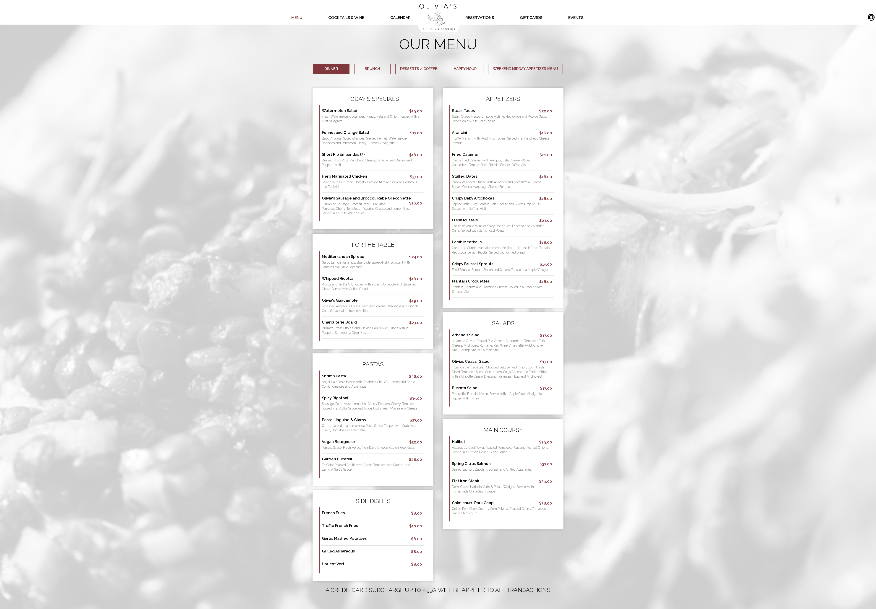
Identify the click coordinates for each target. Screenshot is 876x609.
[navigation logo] (438, 16)
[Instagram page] (871, 17)
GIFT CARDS (531, 17)
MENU (297, 17)
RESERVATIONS (480, 17)
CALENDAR (400, 17)
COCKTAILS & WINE (346, 17)
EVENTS (575, 17)
